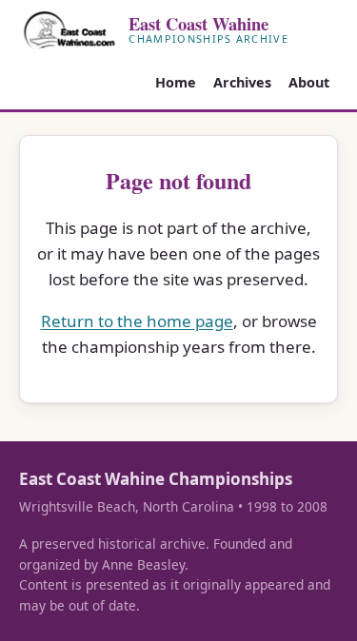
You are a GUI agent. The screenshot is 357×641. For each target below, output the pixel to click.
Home (175, 82)
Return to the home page (137, 321)
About (308, 82)
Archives (242, 82)
